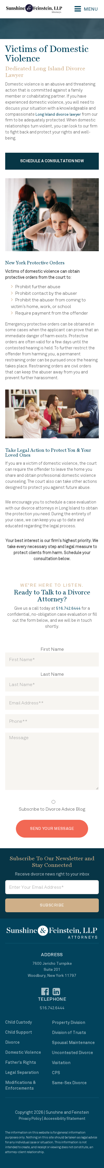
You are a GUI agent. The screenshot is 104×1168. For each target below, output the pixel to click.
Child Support (18, 1032)
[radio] (52, 805)
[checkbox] (52, 805)
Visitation (61, 1062)
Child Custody (18, 1022)
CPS (56, 1072)
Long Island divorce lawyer (58, 114)
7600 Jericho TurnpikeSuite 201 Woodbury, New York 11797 (52, 969)
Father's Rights (20, 1062)
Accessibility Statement (64, 1118)
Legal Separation (22, 1072)
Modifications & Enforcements (20, 1085)
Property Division (68, 1022)
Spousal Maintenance (73, 1042)
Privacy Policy (30, 1118)
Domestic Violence (23, 1052)
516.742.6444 (68, 608)
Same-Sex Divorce (69, 1082)
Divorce (12, 1042)
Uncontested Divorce (72, 1052)
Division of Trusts (69, 1032)
